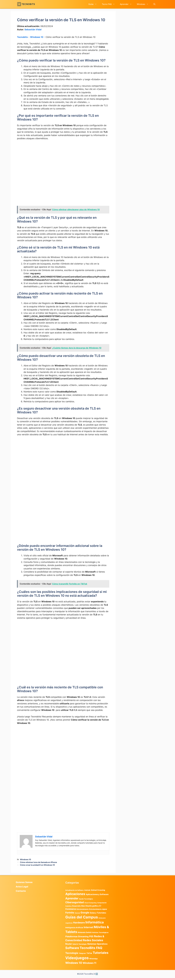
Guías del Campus (81, 917)
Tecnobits (22, 37)
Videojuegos (77, 958)
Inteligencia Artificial (74, 927)
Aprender (124, 4)
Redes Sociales (93, 940)
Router (68, 944)
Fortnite (69, 912)
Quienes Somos (24, 882)
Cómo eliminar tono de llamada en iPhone (38, 862)
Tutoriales (100, 953)
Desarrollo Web (78, 906)
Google (85, 912)
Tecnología (71, 953)
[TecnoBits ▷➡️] (26, 4)
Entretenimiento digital (98, 909)
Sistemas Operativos (97, 944)
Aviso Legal (22, 886)
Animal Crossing (98, 890)
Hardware (79, 922)
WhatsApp (93, 959)
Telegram (82, 953)
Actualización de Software (74, 890)
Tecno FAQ (107, 4)
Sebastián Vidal (33, 29)
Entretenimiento (83, 909)
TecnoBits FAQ (91, 948)
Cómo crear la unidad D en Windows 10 (37, 865)
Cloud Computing (90, 903)
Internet (88, 927)
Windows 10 (36, 37)
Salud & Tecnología (80, 944)
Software (72, 948)
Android (87, 890)
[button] (154, 4)
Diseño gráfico (92, 906)
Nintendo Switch (85, 932)
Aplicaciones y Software (97, 894)
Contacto (21, 891)
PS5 (91, 936)
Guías (91, 4)
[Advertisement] (63, 161)
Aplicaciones (75, 894)
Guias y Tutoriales (98, 913)
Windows (141, 4)
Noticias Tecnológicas (100, 932)
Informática (94, 922)
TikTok (89, 953)
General (77, 913)
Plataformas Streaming (77, 936)
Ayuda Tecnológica (86, 899)
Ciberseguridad (74, 902)
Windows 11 (89, 963)
